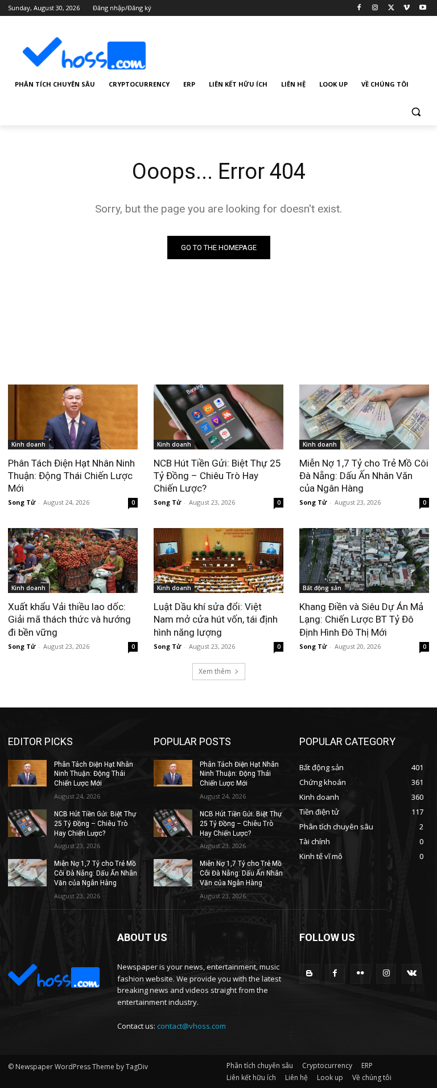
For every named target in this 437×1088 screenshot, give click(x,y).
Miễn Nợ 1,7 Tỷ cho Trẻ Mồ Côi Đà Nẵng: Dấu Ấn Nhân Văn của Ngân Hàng (363, 475)
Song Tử (21, 502)
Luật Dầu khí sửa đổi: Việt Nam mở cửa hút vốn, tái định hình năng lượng (216, 619)
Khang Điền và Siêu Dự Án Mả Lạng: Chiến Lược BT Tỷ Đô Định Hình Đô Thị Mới (361, 619)
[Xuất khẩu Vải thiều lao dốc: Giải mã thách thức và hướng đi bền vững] (73, 560)
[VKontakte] (412, 974)
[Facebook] (359, 8)
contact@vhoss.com (191, 1026)
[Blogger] (309, 974)
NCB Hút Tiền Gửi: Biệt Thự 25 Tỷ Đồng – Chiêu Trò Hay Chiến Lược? (217, 475)
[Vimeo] (406, 8)
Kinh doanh (28, 444)
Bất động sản (322, 588)
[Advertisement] (296, 45)
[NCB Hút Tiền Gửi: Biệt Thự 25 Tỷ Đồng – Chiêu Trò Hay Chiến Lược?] (218, 417)
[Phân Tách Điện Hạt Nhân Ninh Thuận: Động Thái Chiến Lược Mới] (73, 417)
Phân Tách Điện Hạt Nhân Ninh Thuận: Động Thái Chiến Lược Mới (71, 475)
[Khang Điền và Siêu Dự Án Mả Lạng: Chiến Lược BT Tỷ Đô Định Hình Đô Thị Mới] (364, 560)
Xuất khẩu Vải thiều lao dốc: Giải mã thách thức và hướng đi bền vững (69, 619)
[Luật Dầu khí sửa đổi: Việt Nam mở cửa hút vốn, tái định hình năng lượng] (218, 560)
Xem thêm (215, 671)
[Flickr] (360, 974)
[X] (391, 8)
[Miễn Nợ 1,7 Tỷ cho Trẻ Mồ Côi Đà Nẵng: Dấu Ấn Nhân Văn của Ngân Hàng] (364, 417)
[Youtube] (422, 8)
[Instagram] (375, 8)
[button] (415, 112)
